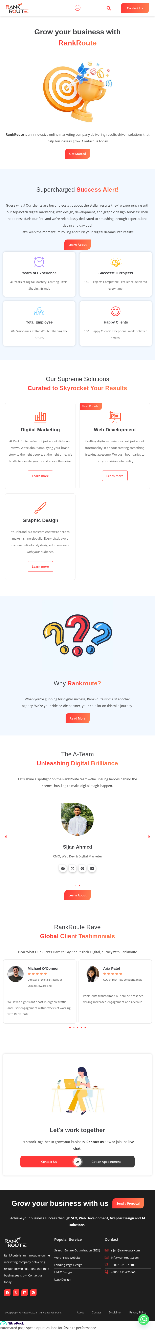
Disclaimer (115, 1312)
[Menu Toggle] (78, 8)
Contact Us (49, 1162)
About (80, 1312)
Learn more (40, 476)
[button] (109, 8)
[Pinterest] (82, 868)
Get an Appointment (106, 1162)
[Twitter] (72, 868)
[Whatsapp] (143, 1319)
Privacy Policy (137, 1312)
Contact (96, 1312)
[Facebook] (63, 868)
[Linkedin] (92, 868)
